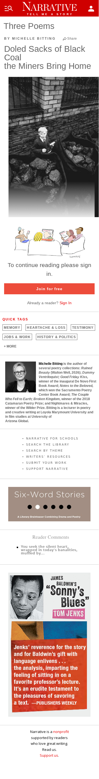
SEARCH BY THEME (44, 450)
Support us (49, 755)
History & (56, 337)
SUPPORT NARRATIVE (47, 469)
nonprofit (61, 731)
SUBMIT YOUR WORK (46, 463)
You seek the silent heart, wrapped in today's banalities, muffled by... (49, 550)
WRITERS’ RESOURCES (48, 457)
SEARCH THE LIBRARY (47, 444)
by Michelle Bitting (30, 39)
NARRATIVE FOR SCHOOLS (52, 438)
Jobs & (17, 337)
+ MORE (10, 346)
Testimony (83, 328)
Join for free (49, 289)
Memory (12, 328)
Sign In (66, 303)
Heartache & (46, 328)
